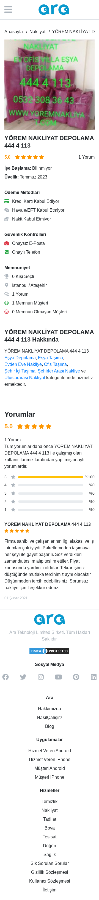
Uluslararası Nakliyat (24, 377)
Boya (50, 828)
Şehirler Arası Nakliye (59, 371)
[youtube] (58, 679)
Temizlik (49, 801)
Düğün (49, 845)
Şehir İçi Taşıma (19, 371)
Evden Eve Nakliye (23, 364)
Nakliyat (49, 810)
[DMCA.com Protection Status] (49, 653)
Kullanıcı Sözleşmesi (49, 881)
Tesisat (49, 837)
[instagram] (40, 679)
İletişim (49, 890)
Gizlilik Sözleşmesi (49, 872)
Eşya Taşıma (50, 357)
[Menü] (11, 9)
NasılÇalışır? (49, 717)
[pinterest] (75, 679)
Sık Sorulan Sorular (50, 863)
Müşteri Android (49, 768)
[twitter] (23, 679)
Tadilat (49, 819)
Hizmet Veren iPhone (49, 759)
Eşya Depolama (20, 357)
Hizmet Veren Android (49, 750)
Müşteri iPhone (49, 777)
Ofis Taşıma (55, 364)
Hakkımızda (49, 708)
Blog (49, 726)
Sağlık (49, 854)
